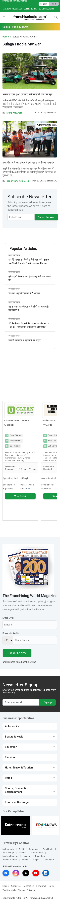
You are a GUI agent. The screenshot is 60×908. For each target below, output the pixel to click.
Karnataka (33, 849)
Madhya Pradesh (10, 856)
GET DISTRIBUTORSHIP (47, 9)
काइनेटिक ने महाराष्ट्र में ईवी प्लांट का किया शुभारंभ (28, 162)
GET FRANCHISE (30, 9)
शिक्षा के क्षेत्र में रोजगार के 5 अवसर (24, 293)
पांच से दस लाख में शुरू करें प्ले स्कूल (24, 340)
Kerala (25, 860)
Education (11, 747)
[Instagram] (15, 873)
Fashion (10, 757)
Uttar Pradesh (37, 853)
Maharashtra (8, 849)
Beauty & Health (14, 736)
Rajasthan (40, 856)
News (52, 886)
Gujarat (22, 853)
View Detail (20, 496)
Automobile (12, 726)
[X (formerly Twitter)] (25, 873)
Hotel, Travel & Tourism (19, 767)
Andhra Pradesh (9, 860)
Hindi (54, 4)
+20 (29, 488)
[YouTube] (35, 873)
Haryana (26, 856)
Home (5, 36)
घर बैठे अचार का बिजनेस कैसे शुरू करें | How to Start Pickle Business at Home (28, 261)
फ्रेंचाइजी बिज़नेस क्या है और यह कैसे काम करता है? (29, 278)
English (43, 4)
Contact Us (28, 886)
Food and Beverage (17, 802)
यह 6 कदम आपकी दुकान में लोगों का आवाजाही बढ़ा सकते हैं (28, 308)
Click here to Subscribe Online (20, 662)
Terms (21, 890)
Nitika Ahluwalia (14, 112)
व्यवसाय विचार (14, 255)
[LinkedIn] (45, 873)
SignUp (48, 702)
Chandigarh (49, 860)
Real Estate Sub (50, 420)
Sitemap (31, 890)
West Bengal (8, 853)
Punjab (36, 860)
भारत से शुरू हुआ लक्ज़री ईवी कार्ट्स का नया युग (27, 94)
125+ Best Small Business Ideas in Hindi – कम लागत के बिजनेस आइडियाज (28, 325)
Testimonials (9, 890)
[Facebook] (5, 873)
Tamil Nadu (48, 849)
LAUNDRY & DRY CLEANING (16, 420)
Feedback (41, 886)
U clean (9, 424)
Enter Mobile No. (10, 633)
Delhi (21, 849)
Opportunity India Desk (17, 180)
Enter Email (8, 617)
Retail (8, 777)
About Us (16, 886)
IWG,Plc (47, 424)
